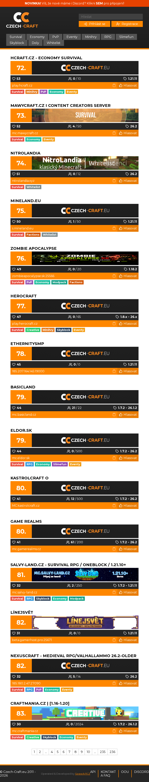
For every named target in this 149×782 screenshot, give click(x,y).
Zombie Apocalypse (33, 248)
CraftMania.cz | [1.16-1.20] (39, 703)
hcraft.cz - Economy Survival (46, 58)
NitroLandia (25, 153)
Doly (35, 43)
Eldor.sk (21, 430)
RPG (108, 37)
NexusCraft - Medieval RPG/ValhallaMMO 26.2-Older (73, 655)
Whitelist (54, 43)
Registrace (130, 24)
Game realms (26, 521)
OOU (125, 772)
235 (103, 752)
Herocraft (23, 296)
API (93, 772)
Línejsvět (21, 612)
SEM (99, 3)
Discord (141, 772)
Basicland (22, 387)
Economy (37, 37)
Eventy (72, 37)
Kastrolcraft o (29, 478)
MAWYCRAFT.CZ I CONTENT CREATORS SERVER (60, 105)
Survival (16, 37)
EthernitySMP (27, 343)
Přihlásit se (97, 24)
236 (112, 752)
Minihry (91, 37)
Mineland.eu (25, 200)
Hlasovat (130, 85)
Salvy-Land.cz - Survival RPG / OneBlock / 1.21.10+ (68, 564)
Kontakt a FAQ (108, 773)
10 (88, 752)
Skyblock (17, 43)
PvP (55, 37)
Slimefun (126, 37)
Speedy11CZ (82, 773)
